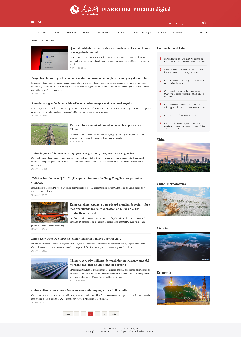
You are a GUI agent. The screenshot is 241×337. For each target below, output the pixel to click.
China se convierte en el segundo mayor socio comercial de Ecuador (184, 81)
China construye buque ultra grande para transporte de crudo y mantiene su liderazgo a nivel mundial (184, 94)
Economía (71, 32)
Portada (42, 32)
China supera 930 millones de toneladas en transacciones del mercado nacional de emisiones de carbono (109, 262)
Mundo (86, 32)
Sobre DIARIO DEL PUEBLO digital (120, 328)
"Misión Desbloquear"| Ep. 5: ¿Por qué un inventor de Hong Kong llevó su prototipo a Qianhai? (87, 180)
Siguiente (114, 314)
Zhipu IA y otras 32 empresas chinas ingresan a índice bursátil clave (76, 238)
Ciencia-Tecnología (141, 32)
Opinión (121, 32)
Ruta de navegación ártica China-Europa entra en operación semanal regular (82, 103)
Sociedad (177, 32)
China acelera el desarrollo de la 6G (180, 115)
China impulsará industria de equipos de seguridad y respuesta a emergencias (82, 153)
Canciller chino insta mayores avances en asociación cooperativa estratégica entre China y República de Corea (184, 126)
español (35, 39)
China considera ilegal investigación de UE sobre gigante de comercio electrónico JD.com (184, 106)
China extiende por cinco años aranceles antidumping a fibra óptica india (79, 290)
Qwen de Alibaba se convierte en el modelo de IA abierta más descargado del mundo (110, 49)
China (56, 32)
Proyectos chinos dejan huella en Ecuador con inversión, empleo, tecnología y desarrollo (89, 77)
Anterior (68, 314)
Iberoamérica (103, 32)
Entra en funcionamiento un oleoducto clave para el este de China (108, 127)
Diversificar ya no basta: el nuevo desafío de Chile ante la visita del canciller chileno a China (185, 60)
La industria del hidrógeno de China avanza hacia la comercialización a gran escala (183, 71)
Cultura (162, 32)
